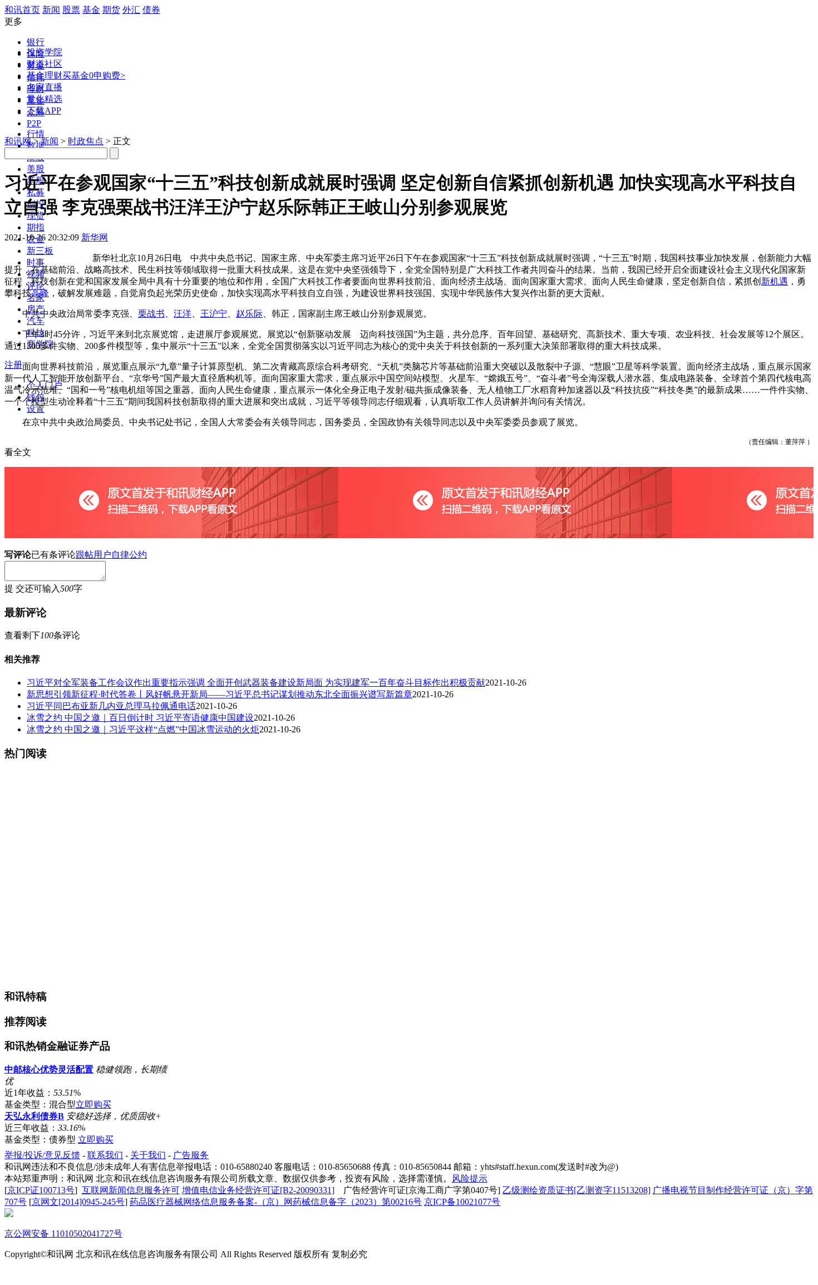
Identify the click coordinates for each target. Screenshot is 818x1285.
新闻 (51, 9)
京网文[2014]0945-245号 (78, 1202)
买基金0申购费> (93, 75)
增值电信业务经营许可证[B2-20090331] (258, 1190)
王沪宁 (213, 313)
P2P (34, 123)
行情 (36, 134)
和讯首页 (22, 9)
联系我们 (105, 1155)
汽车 (36, 321)
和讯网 (17, 141)
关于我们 (148, 1155)
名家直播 (44, 87)
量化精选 (44, 99)
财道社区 (44, 63)
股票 (71, 9)
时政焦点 (86, 141)
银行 (36, 42)
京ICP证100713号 (41, 1190)
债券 (151, 9)
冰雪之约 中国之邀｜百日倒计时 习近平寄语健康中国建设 (140, 717)
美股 (36, 169)
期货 (111, 9)
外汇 (131, 9)
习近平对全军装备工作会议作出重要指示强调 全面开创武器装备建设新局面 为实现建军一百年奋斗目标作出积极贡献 (256, 682)
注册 (13, 365)
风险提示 (469, 1178)
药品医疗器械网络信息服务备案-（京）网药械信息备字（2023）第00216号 (276, 1202)
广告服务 (191, 1155)
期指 (36, 227)
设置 (36, 408)
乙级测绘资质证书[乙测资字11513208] (576, 1190)
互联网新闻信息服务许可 (131, 1190)
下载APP (44, 110)
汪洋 (182, 313)
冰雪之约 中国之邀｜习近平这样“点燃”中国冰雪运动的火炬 (143, 729)
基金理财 (44, 75)
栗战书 (151, 313)
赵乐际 (249, 313)
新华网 (94, 237)
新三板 (40, 250)
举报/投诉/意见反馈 (42, 1155)
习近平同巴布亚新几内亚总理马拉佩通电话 (111, 706)
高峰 (40, 293)
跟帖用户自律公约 (111, 554)
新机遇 (774, 281)
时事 (36, 262)
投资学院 (44, 52)
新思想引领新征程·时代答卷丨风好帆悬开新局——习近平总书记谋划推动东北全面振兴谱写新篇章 (219, 694)
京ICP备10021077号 (462, 1202)
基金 (91, 9)
